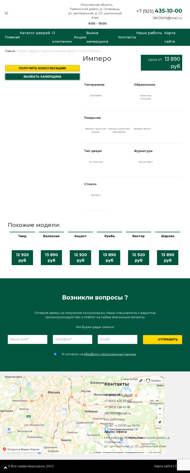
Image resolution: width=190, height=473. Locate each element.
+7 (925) (159, 11)
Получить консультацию (42, 68)
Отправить (168, 339)
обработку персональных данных (110, 354)
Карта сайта (163, 466)
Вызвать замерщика (42, 76)
